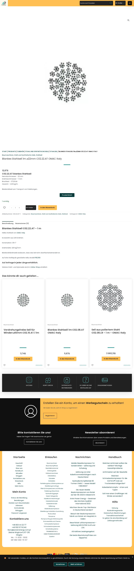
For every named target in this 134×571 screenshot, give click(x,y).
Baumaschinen (8, 155)
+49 (13, 527)
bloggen (19, 476)
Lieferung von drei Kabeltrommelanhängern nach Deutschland (83, 474)
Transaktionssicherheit (115, 515)
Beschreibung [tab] (7, 223)
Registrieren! (50, 416)
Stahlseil (53, 152)
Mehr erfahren (76, 564)
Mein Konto (19, 486)
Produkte (12, 152)
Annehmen (60, 564)
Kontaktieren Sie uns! (34, 442)
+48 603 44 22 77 (19, 525)
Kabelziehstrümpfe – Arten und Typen (115, 488)
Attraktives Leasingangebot (83, 531)
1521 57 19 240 (20, 527)
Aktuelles (19, 473)
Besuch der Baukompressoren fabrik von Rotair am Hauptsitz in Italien (83, 516)
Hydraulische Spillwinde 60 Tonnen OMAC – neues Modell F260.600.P (83, 483)
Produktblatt (67, 195)
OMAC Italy (82, 214)
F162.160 (37, 258)
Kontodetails (19, 508)
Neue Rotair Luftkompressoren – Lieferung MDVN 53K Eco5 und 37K (83, 525)
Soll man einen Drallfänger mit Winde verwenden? (114, 494)
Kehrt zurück (48, 385)
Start (4, 152)
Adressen (19, 505)
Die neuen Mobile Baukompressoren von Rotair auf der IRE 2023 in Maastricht (83, 492)
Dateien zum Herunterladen (19, 503)
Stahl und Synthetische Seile (36, 152)
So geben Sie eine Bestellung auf (115, 518)
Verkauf (19, 466)
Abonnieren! (99, 443)
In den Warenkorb (47, 208)
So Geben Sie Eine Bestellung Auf (86, 386)
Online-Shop (35, 267)
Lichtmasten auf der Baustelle (115, 472)
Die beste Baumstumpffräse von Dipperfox (83, 536)
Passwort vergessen (19, 513)
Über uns (19, 468)
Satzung (29, 385)
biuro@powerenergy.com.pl (19, 530)
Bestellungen (19, 500)
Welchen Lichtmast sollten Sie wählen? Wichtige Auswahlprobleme (115, 465)
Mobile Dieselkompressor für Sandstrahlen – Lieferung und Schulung (83, 465)
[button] (128, 20)
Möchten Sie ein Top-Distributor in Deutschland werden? (83, 508)
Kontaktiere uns (19, 478)
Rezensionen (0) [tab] (22, 223)
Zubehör (20, 152)
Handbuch (19, 471)
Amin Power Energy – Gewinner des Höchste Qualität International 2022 (83, 501)
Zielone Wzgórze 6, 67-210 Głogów (19, 533)
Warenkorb (19, 481)
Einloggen (19, 510)
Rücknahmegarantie (115, 510)
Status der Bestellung (19, 498)
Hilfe (19, 483)
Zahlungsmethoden (105, 385)
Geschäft (19, 463)
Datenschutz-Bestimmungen (67, 386)
